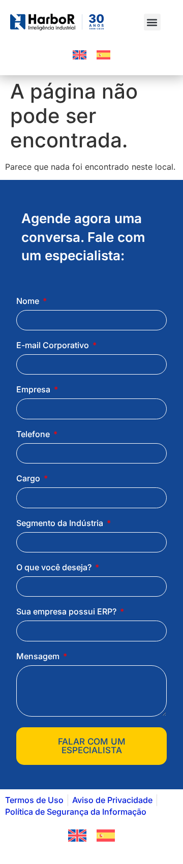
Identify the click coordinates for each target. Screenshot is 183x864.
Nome (28, 301)
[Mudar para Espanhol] (103, 55)
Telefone (34, 434)
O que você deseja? (55, 567)
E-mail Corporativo (53, 345)
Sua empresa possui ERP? (67, 611)
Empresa (34, 389)
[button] (152, 22)
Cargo (29, 478)
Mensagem (39, 656)
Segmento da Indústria (60, 523)
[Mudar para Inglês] (80, 55)
